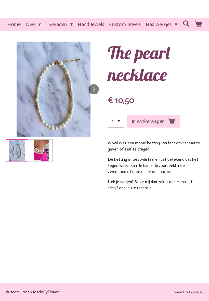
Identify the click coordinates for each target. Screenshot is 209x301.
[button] (17, 150)
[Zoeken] (186, 23)
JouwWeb (196, 292)
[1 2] (116, 121)
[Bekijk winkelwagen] (198, 24)
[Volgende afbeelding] (94, 89)
